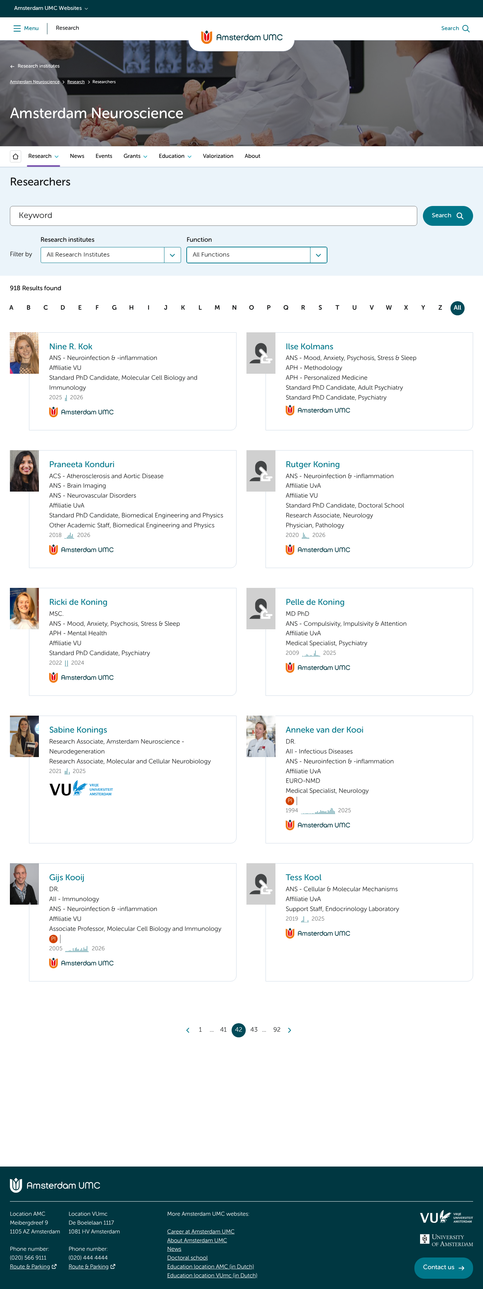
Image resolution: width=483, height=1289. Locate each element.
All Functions (211, 255)
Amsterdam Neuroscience (34, 82)
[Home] (15, 156)
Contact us (438, 1268)
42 (239, 1030)
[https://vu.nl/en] (446, 1216)
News (77, 156)
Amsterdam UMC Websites (48, 8)
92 (276, 1030)
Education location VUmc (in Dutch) (212, 1276)
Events (103, 156)
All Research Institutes (78, 255)
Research (76, 82)
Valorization (218, 156)
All (457, 308)
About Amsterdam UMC (197, 1241)
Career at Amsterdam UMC (201, 1232)
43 (254, 1030)
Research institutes (38, 66)
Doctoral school (187, 1258)
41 (223, 1030)
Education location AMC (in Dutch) (210, 1267)
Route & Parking (30, 1267)
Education (172, 156)
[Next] (289, 1030)
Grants (131, 156)
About (252, 156)
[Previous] (188, 1030)
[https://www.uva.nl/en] (446, 1240)
